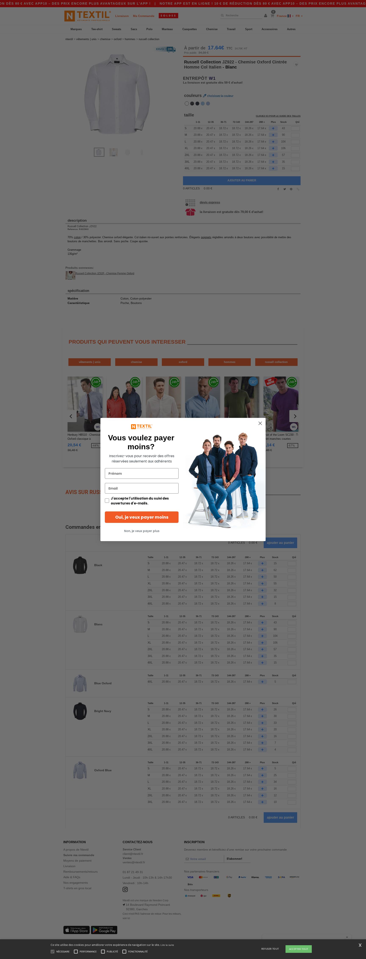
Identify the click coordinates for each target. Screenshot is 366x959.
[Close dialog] (260, 423)
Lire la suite (167, 944)
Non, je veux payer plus (141, 531)
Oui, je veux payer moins (141, 517)
